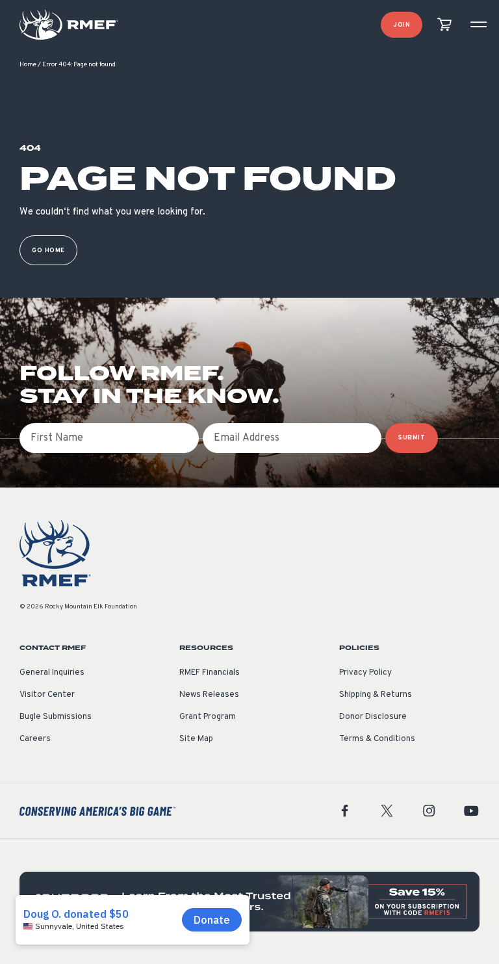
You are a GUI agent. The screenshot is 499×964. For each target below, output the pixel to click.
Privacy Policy (365, 673)
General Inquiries (51, 673)
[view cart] (444, 25)
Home (27, 64)
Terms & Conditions (377, 739)
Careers (35, 739)
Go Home (48, 250)
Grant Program (207, 717)
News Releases (209, 695)
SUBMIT (411, 438)
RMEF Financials (209, 673)
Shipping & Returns (375, 695)
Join (401, 25)
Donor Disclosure (373, 717)
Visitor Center (47, 695)
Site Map (196, 739)
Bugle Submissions (55, 717)
